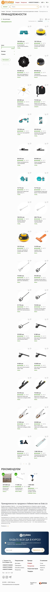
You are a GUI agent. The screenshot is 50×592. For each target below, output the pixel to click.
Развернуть (4, 526)
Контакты (42, 565)
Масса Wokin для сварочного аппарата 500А (40, 426)
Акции (41, 569)
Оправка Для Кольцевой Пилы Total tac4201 (40, 133)
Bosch (35, 458)
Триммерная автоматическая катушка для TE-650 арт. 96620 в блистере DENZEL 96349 (40, 75)
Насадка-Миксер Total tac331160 (38, 221)
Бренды (30, 560)
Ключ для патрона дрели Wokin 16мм (40, 367)
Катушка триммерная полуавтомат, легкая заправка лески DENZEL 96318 (23, 250)
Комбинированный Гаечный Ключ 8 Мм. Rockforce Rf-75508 (19, 489)
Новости (42, 567)
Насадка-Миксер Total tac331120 (21, 221)
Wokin (35, 253)
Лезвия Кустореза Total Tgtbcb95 (23, 455)
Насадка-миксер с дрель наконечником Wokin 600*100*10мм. (23, 338)
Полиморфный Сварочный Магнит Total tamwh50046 (40, 192)
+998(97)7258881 (7, 569)
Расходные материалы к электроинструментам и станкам (25, 11)
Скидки (17, 2)
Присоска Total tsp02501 (23, 132)
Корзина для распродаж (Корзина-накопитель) (6, 489)
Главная (3, 11)
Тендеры (30, 571)
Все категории (6, 19)
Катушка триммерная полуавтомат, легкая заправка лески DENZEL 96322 (40, 45)
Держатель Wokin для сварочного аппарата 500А (40, 397)
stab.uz (4, 491)
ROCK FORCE (18, 491)
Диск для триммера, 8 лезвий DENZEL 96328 (22, 75)
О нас (41, 563)
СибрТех (36, 106)
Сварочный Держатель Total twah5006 (22, 162)
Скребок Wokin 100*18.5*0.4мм (38, 250)
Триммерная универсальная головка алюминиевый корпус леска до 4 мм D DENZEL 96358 (23, 104)
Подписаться (36, 550)
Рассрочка (24, 2)
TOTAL (18, 48)
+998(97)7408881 (7, 567)
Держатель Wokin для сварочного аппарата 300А (23, 397)
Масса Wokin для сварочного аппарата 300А (23, 426)
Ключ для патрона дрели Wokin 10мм (40, 338)
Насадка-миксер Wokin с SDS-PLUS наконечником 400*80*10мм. (40, 280)
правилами (18, 542)
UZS (42, 2)
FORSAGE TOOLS (32, 493)
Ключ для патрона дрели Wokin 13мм (23, 367)
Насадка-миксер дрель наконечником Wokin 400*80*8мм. (40, 309)
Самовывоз (18, 565)
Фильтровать (5, 59)
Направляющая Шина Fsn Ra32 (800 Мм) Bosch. (40, 455)
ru (47, 2)
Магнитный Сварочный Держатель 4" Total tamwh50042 (22, 192)
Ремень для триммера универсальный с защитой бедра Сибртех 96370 (40, 104)
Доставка (17, 563)
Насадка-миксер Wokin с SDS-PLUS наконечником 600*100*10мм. (23, 309)
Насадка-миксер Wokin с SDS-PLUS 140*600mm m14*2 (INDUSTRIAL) (23, 280)
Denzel (36, 48)
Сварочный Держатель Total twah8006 (39, 162)
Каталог (5, 6)
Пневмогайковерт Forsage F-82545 (32, 490)
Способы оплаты (19, 567)
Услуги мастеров (33, 568)
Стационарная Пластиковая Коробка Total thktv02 (22, 45)
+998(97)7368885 (33, 2)
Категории (8, 11)
